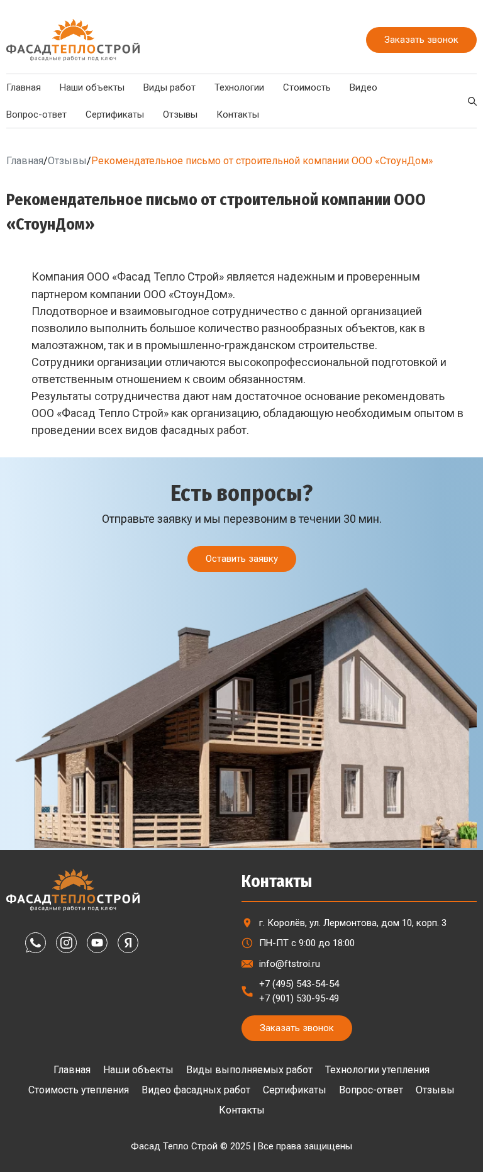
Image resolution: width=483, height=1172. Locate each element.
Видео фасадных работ (196, 1090)
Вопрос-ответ (371, 1090)
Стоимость (307, 87)
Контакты (237, 114)
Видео (363, 87)
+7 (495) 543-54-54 (299, 984)
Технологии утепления (377, 1070)
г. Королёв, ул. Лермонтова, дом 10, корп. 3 (353, 923)
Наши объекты (92, 87)
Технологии (239, 87)
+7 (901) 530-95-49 (299, 998)
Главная (24, 161)
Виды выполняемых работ (249, 1070)
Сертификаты (115, 114)
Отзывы (180, 114)
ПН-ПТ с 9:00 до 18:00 (307, 943)
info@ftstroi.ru (289, 963)
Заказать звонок (421, 39)
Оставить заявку (242, 558)
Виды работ (169, 87)
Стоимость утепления (78, 1090)
